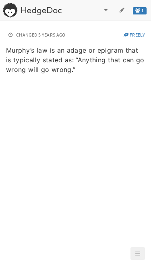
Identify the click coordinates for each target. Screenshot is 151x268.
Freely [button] (137, 35)
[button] (137, 253)
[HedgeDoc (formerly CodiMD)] (32, 10)
